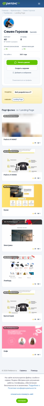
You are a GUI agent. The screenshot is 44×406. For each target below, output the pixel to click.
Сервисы (23, 371)
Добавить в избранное (22, 73)
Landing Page (18, 99)
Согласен (22, 401)
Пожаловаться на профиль (22, 80)
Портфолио (8, 110)
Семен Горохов (16, 31)
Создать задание (22, 68)
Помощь (34, 371)
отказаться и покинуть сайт (22, 394)
